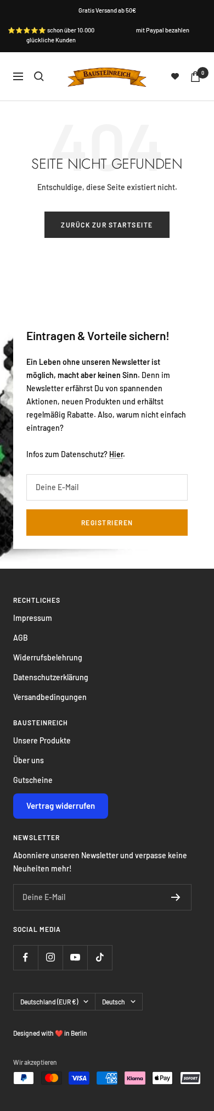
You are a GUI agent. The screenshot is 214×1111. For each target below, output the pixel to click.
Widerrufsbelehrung (47, 657)
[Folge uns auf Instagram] (50, 957)
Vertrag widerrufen (60, 805)
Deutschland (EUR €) (49, 1002)
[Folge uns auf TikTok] (99, 957)
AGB (20, 637)
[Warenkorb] (195, 76)
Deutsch (113, 1002)
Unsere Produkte (42, 740)
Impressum (32, 618)
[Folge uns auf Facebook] (25, 957)
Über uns (28, 760)
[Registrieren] (176, 897)
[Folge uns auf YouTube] (75, 957)
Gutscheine (33, 780)
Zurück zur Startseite (107, 225)
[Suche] (39, 76)
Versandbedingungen (50, 697)
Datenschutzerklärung (50, 677)
